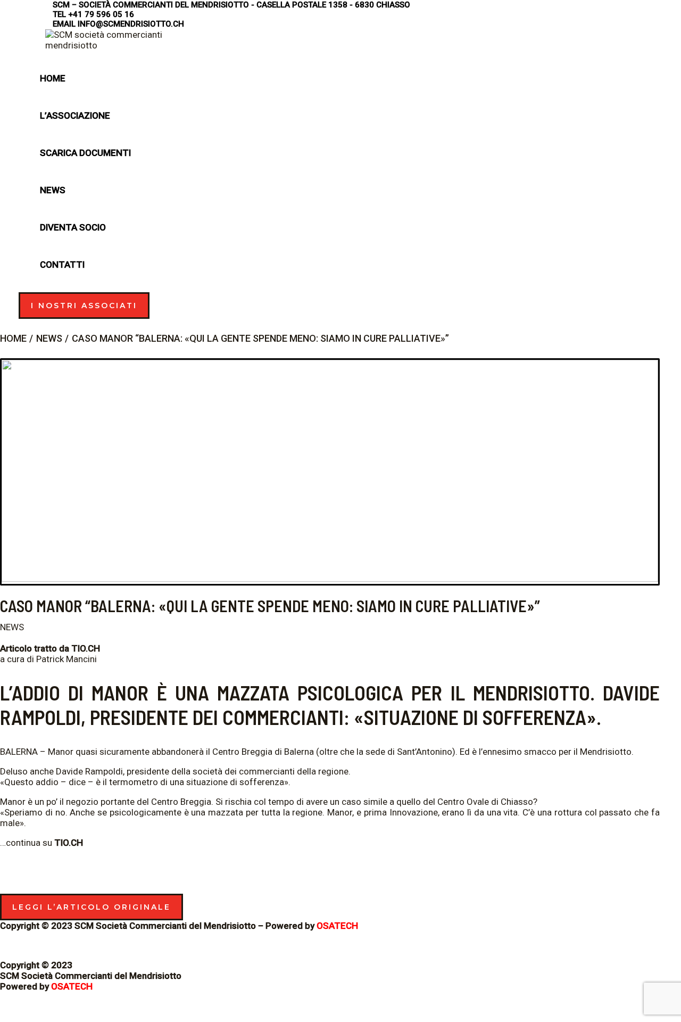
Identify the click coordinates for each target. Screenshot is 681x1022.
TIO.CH (85, 648)
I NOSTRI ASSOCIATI (84, 305)
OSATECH (337, 925)
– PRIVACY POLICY (104, 945)
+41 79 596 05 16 (101, 14)
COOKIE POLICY (32, 945)
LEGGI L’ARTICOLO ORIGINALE (91, 907)
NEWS (12, 627)
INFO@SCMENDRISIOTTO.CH (131, 24)
